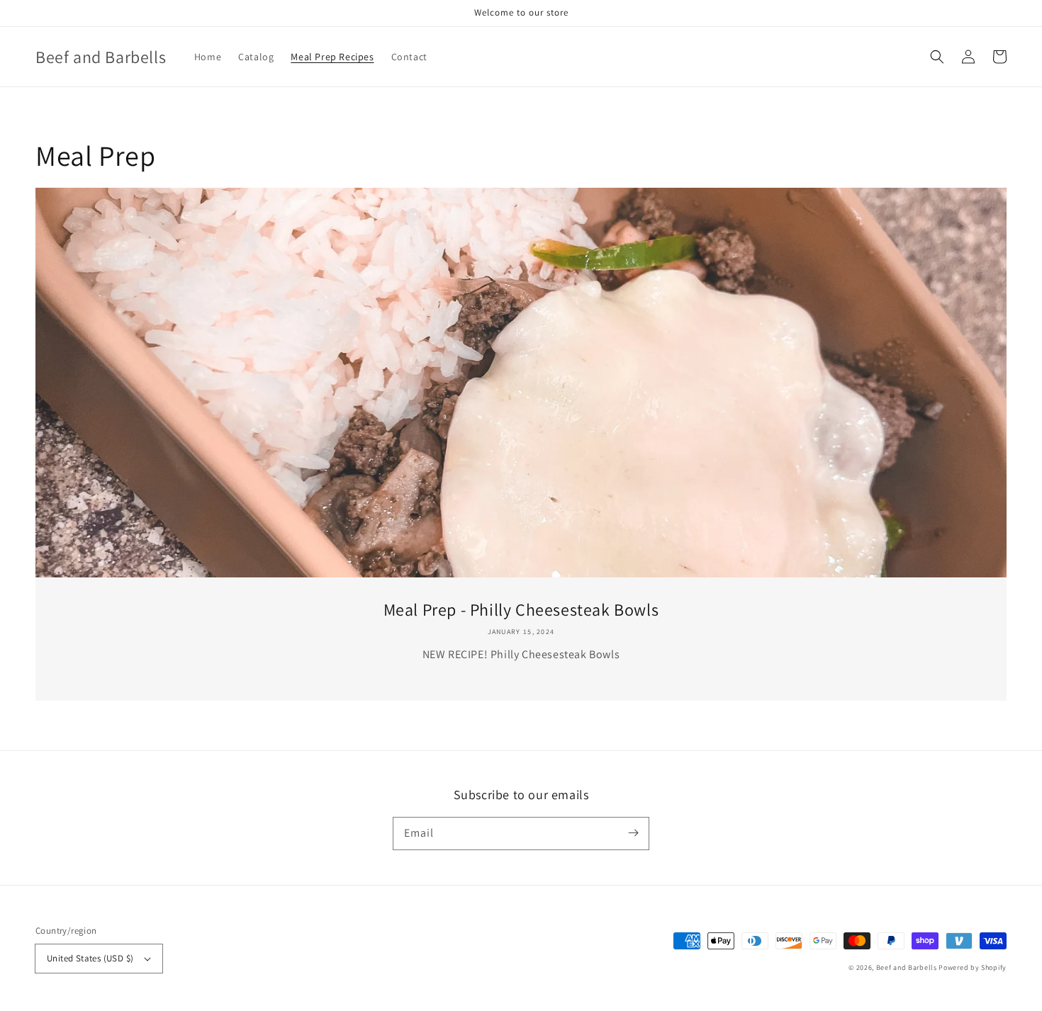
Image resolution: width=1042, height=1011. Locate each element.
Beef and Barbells (906, 967)
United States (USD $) (90, 958)
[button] (937, 56)
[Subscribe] (633, 833)
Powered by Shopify (973, 967)
